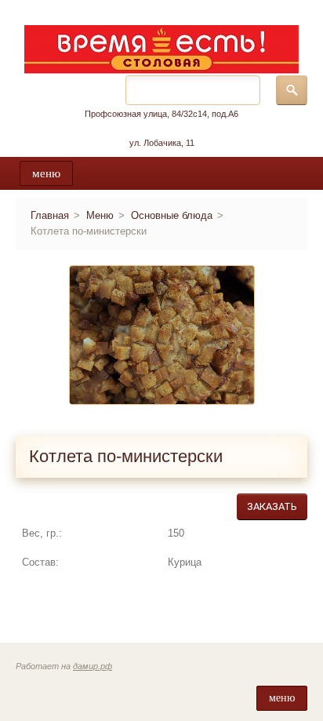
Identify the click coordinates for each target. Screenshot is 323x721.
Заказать (272, 506)
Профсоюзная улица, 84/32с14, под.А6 (161, 113)
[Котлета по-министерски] (162, 335)
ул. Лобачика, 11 (161, 142)
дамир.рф (92, 666)
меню (46, 173)
